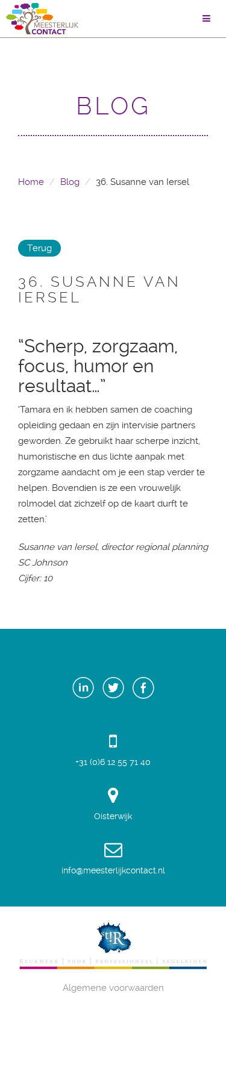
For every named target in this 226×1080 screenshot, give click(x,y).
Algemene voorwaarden (113, 987)
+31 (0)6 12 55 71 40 (113, 762)
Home (31, 181)
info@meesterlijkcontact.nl (113, 870)
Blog (70, 181)
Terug (39, 248)
